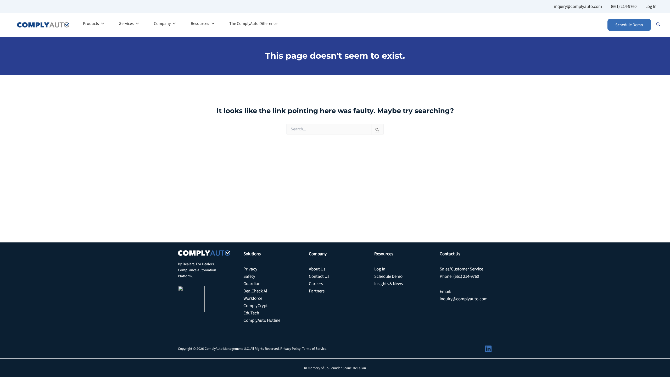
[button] (629, 25)
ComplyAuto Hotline (261, 320)
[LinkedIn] (488, 349)
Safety (249, 276)
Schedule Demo (388, 276)
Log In (650, 6)
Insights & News (388, 284)
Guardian (251, 284)
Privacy (250, 269)
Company (162, 23)
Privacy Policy (290, 348)
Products (91, 23)
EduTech (251, 313)
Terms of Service (314, 348)
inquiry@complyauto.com (578, 6)
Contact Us (319, 276)
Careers (316, 284)
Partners (317, 291)
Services (126, 23)
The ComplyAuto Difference (253, 23)
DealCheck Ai (255, 291)
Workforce (252, 298)
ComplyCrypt (255, 306)
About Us (317, 269)
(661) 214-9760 (623, 6)
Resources (200, 23)
